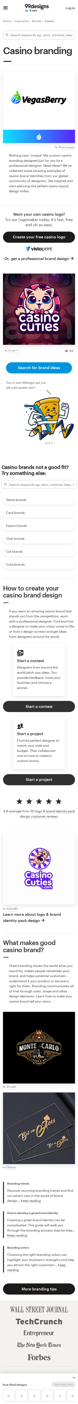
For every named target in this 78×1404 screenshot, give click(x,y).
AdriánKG (12, 908)
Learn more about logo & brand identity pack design (32, 917)
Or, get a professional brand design (36, 258)
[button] (74, 1377)
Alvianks (11, 1086)
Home (7, 21)
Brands (37, 21)
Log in (70, 8)
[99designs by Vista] (37, 8)
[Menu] (5, 8)
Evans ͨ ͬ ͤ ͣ (13, 350)
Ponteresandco (67, 147)
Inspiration (21, 21)
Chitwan (11, 1167)
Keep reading (31, 1200)
